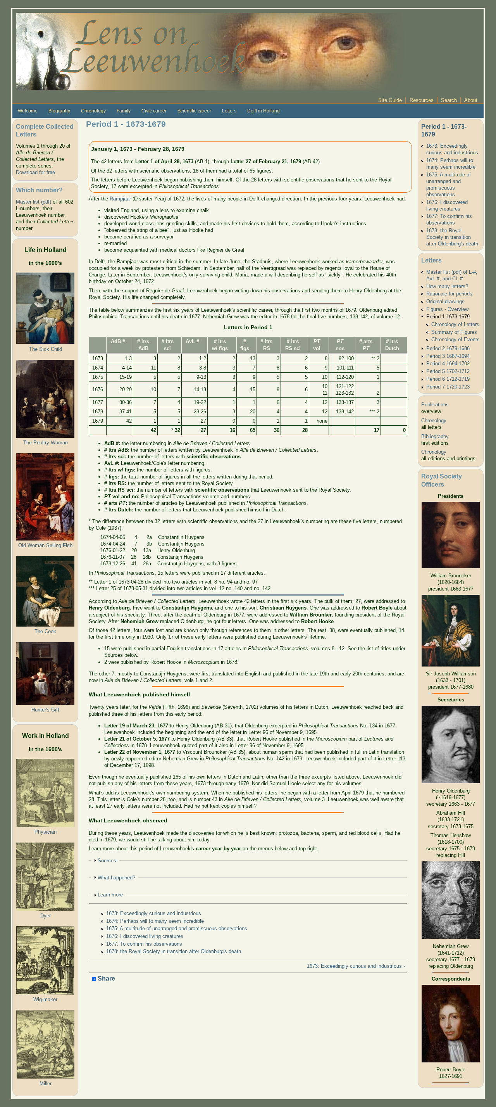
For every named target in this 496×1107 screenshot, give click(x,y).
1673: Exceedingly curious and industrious (153, 913)
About (470, 100)
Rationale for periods (449, 294)
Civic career (154, 111)
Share (105, 979)
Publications (435, 405)
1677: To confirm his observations (144, 944)
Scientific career (194, 111)
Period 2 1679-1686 (448, 348)
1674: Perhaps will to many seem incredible (155, 921)
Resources (422, 100)
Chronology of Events (455, 339)
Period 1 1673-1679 (448, 316)
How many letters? (447, 286)
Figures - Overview (447, 309)
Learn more (110, 895)
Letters (229, 111)
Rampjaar (120, 199)
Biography (59, 111)
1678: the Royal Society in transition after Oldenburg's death (173, 951)
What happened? (116, 878)
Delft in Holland (263, 111)
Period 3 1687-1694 (448, 356)
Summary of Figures (454, 332)
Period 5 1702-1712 (448, 371)
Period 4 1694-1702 (448, 363)
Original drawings (445, 301)
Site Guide (390, 100)
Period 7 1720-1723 (448, 387)
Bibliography (435, 436)
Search (449, 100)
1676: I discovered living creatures (144, 936)
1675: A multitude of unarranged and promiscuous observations (176, 928)
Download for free (35, 172)
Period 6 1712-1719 (448, 379)
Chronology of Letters (455, 324)
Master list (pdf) (33, 202)
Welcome (28, 111)
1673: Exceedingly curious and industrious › (356, 966)
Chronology (93, 111)
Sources (107, 860)
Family (124, 111)
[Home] (210, 51)
